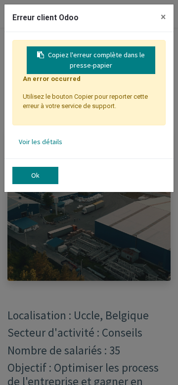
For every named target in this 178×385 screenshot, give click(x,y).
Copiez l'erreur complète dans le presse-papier (96, 60)
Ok (35, 175)
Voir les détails (40, 141)
